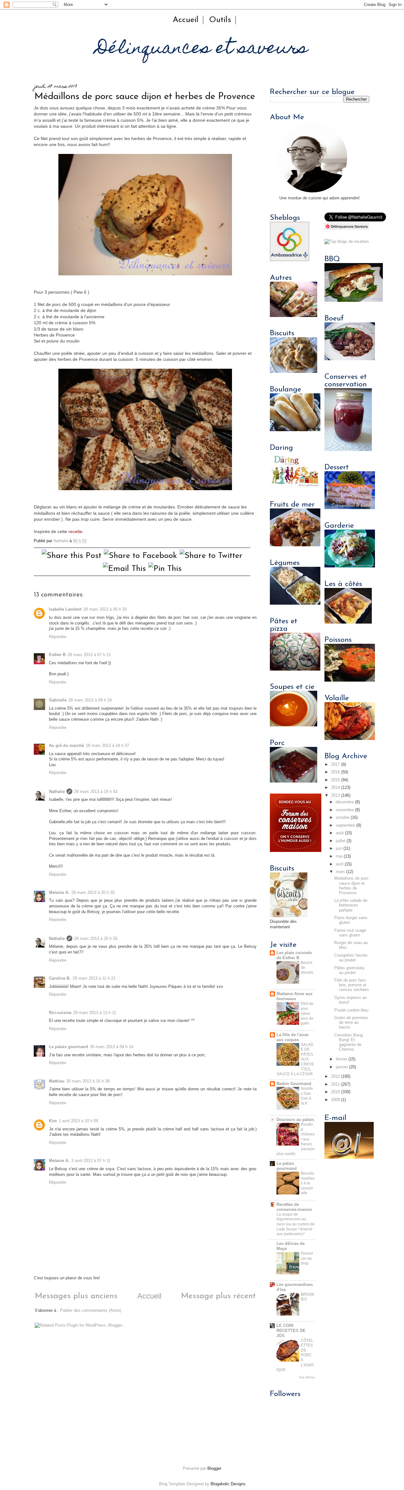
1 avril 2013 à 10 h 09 (78, 1121)
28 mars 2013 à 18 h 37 (107, 745)
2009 (335, 1100)
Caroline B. (60, 978)
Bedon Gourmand (293, 1084)
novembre (345, 810)
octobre (342, 817)
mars (340, 872)
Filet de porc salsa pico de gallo (307, 1013)
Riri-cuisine (60, 1013)
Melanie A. (59, 892)
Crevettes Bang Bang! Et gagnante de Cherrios (348, 1042)
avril (339, 864)
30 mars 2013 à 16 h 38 (88, 1081)
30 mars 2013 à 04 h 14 (111, 1047)
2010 (335, 1092)
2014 (335, 787)
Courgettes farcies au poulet (351, 957)
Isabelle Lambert (65, 609)
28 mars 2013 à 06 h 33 (105, 609)
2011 (335, 1084)
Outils (220, 20)
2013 (335, 795)
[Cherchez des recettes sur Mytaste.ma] (346, 241)
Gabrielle (58, 700)
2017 (335, 764)
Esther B (57, 655)
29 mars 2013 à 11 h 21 (94, 978)
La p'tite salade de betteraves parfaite (350, 905)
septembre (345, 825)
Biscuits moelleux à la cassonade (308, 1183)
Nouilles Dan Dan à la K (307, 1096)
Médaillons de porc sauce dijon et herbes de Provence (351, 885)
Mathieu (56, 1081)
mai (339, 856)
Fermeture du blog (307, 1258)
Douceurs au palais (295, 1120)
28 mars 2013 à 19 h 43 (95, 791)
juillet (340, 841)
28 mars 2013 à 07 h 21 (89, 655)
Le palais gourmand (68, 1047)
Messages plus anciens (76, 1296)
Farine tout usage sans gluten (350, 932)
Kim (53, 1121)
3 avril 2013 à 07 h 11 (90, 1161)
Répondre (57, 637)
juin (339, 848)
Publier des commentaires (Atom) (90, 1310)
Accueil (186, 20)
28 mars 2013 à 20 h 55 (95, 938)
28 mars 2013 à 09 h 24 (90, 700)
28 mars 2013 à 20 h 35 (93, 892)
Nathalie (57, 791)
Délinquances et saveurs (202, 49)
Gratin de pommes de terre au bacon (351, 1023)
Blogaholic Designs (228, 1484)
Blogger (214, 1468)
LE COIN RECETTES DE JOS (291, 1330)
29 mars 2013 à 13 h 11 (94, 1013)
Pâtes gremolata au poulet (349, 970)
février (341, 1059)
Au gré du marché (66, 745)
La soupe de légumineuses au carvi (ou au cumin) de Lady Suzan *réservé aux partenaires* (295, 1224)
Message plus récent (218, 1296)
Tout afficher (307, 1377)
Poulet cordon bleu (351, 1010)
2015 (335, 780)
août (340, 833)
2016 (335, 772)
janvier (342, 1067)
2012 (335, 1076)
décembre (345, 802)
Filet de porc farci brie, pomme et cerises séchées (351, 985)
